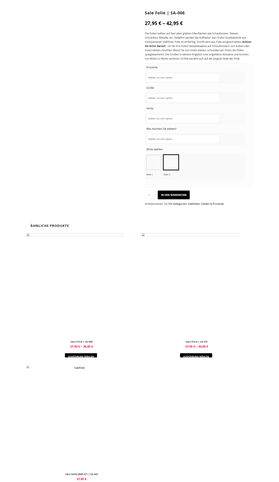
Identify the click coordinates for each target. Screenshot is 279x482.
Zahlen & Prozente (212, 204)
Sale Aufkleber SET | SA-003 (81, 474)
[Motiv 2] (171, 162)
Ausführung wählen (81, 356)
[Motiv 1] (153, 162)
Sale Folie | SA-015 (197, 341)
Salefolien (194, 204)
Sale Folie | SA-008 (82, 341)
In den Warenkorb (173, 195)
